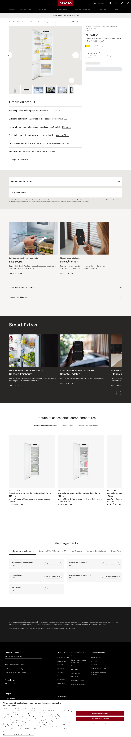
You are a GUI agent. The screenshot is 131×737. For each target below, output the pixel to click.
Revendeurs (61, 683)
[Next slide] (75, 55)
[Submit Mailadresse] (41, 684)
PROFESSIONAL (117, 10)
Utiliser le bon (75, 673)
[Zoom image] (71, 80)
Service (103, 10)
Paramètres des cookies (100, 724)
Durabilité (60, 665)
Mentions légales (8, 735)
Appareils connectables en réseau (98, 673)
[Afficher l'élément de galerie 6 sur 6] (74, 90)
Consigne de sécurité (18, 160)
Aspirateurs (41, 10)
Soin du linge (25, 10)
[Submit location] (41, 657)
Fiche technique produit (101, 46)
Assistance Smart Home (98, 678)
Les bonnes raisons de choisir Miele (78, 661)
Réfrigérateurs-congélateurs (26, 22)
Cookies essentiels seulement (100, 718)
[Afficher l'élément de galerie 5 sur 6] (62, 90)
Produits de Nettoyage (60, 10)
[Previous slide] (9, 55)
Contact (60, 687)
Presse (59, 676)
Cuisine (12, 10)
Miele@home (95, 657)
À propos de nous (63, 657)
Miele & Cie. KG (47, 152)
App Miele (94, 661)
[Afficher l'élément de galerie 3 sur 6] (38, 90)
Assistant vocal (95, 665)
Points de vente (12, 653)
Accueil (11, 22)
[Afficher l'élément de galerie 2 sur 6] (26, 90)
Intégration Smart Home (98, 668)
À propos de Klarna (77, 688)
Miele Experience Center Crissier (15, 672)
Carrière (60, 672)
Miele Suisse (61, 661)
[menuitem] (13, 9)
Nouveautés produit (77, 680)
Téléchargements (53, 564)
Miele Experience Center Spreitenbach (17, 669)
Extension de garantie (78, 684)
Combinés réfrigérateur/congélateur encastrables (53, 22)
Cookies (31, 735)
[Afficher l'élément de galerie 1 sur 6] (14, 90)
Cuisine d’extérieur (82, 10)
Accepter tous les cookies (100, 713)
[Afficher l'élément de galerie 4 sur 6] (50, 90)
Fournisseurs (61, 679)
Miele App (116, 551)
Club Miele (74, 669)
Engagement (61, 668)
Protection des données (21, 735)
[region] (45, 55)
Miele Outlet (75, 677)
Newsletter (10, 680)
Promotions (75, 666)
